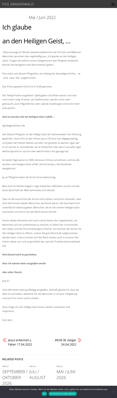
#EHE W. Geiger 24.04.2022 (65, 342)
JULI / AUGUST (37, 374)
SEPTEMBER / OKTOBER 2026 (14, 377)
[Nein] (113, 391)
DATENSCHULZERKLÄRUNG (62, 394)
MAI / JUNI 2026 (66, 374)
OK (44, 394)
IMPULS (5, 366)
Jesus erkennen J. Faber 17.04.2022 (20, 342)
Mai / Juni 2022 (42, 17)
